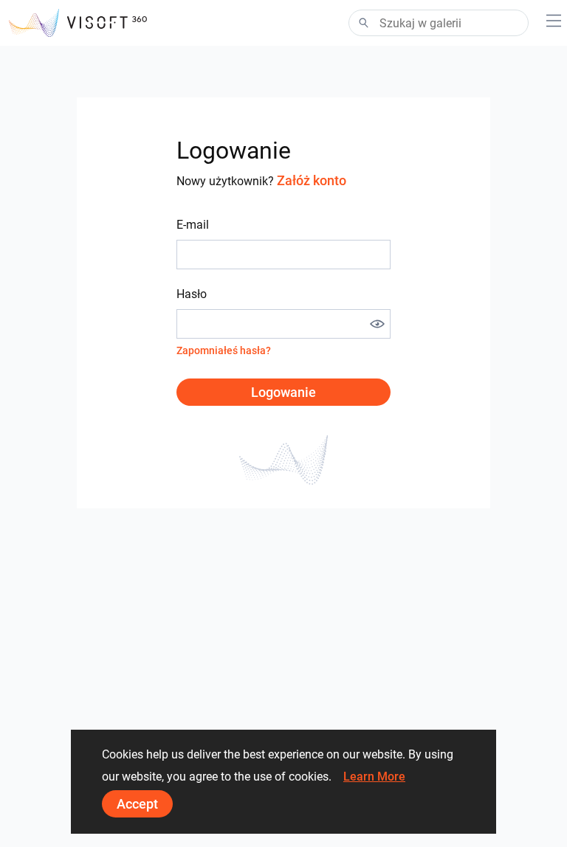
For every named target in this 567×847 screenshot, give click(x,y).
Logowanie (283, 392)
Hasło (191, 294)
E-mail (192, 225)
